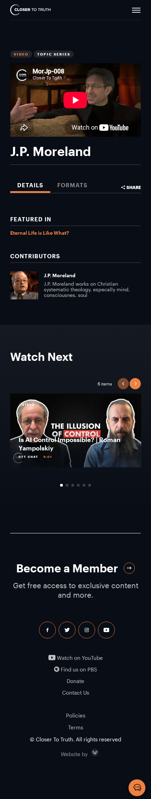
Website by (89, 752)
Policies (75, 715)
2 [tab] (67, 485)
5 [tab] (84, 485)
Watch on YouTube (79, 658)
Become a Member (67, 567)
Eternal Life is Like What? (39, 233)
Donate (75, 681)
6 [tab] (89, 485)
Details (30, 185)
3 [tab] (72, 485)
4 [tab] (78, 485)
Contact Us (75, 693)
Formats (72, 185)
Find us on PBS (78, 670)
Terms (75, 727)
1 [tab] (61, 485)
